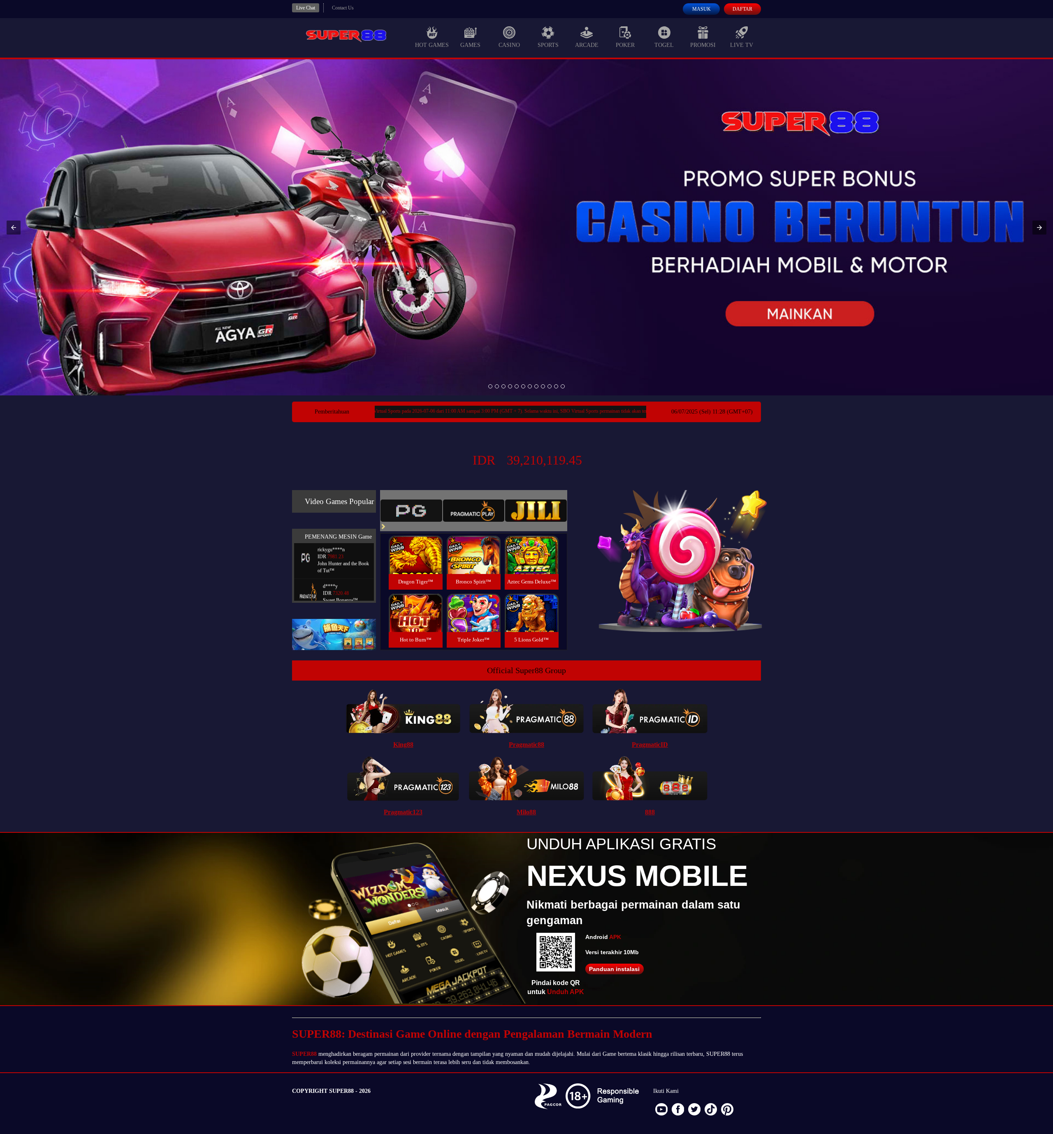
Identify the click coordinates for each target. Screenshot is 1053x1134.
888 (650, 812)
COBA (415, 545)
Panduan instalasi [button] (614, 969)
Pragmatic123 (403, 812)
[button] (14, 228)
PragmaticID (650, 744)
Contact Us (343, 8)
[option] (490, 386)
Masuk (701, 9)
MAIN (415, 564)
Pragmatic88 (526, 744)
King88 (403, 744)
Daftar (742, 9)
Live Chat (305, 8)
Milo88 (526, 812)
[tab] (411, 511)
